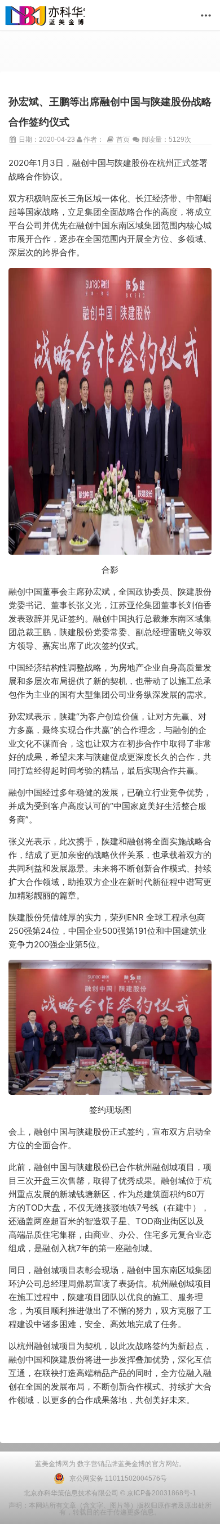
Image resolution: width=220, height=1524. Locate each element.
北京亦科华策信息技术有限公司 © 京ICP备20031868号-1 (110, 1493)
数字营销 (90, 1464)
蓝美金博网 (52, 1464)
